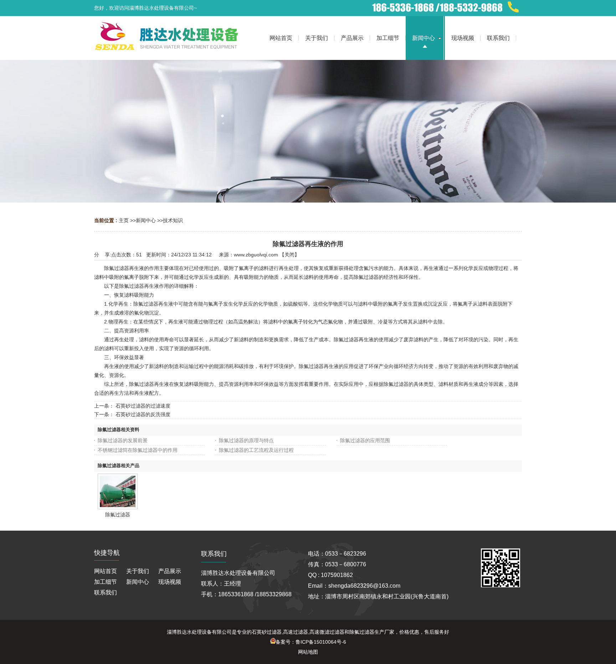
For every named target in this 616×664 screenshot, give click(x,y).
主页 (124, 220)
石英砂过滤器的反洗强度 (142, 414)
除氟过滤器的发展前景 (123, 440)
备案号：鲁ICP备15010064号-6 (311, 642)
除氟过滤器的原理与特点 (246, 440)
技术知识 (173, 220)
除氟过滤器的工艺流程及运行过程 (256, 450)
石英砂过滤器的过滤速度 (142, 406)
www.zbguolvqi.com (256, 254)
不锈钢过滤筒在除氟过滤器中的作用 (138, 450)
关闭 (289, 254)
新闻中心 (146, 220)
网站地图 (308, 652)
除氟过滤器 (117, 514)
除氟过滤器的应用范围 (365, 440)
